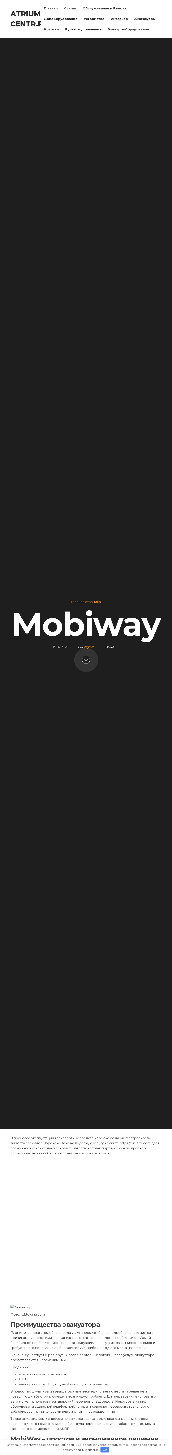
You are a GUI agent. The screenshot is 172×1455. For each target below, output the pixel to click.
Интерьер (119, 19)
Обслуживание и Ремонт (104, 8)
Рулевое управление (83, 29)
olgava (89, 647)
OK (105, 1449)
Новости (51, 29)
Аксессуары (145, 19)
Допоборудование (60, 19)
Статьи (70, 8)
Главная (51, 8)
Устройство (94, 19)
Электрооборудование (128, 29)
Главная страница (86, 602)
